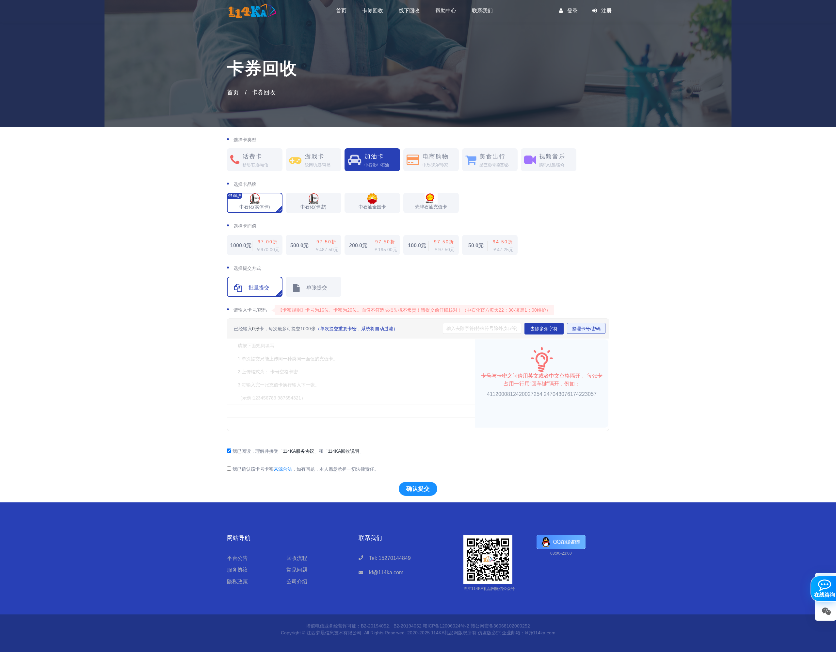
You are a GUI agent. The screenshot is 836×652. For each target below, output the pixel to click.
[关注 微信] (825, 611)
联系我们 (482, 10)
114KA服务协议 (298, 451)
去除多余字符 (544, 328)
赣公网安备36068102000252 (500, 625)
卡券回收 (372, 10)
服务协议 (237, 570)
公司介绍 (296, 581)
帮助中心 (445, 10)
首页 (341, 10)
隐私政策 (237, 581)
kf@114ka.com (386, 572)
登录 (572, 10)
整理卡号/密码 (586, 328)
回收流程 (296, 558)
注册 (606, 10)
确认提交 (418, 488)
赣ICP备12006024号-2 (446, 625)
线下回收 (409, 10)
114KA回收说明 (343, 451)
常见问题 (296, 570)
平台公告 (237, 558)
